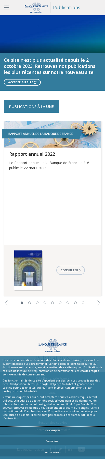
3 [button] (37, 303)
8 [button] (75, 303)
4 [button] (45, 303)
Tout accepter (52, 430)
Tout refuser (53, 441)
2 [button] (29, 303)
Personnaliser (53, 452)
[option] (52, 53)
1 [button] (22, 303)
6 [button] (60, 303)
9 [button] (83, 303)
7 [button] (68, 303)
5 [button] (52, 303)
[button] (6, 302)
